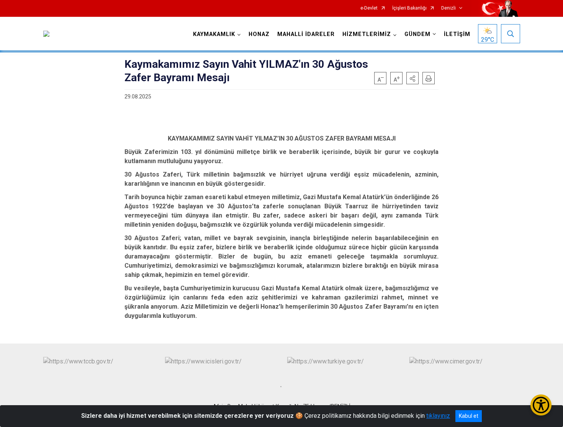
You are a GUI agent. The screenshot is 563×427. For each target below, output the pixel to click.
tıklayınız (438, 415)
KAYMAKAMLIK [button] (214, 34)
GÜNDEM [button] (417, 34)
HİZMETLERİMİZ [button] (366, 34)
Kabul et (468, 416)
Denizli (448, 8)
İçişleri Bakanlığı (409, 8)
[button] (412, 78)
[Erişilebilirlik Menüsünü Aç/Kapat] (541, 405)
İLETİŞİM (457, 34)
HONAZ (259, 34)
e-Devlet (369, 8)
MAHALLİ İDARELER (306, 34)
